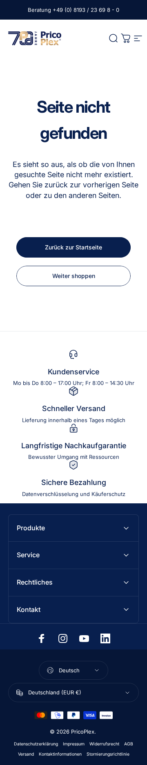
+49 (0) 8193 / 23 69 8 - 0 (86, 10)
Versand (26, 754)
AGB (128, 744)
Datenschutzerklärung (36, 744)
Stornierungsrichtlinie (108, 754)
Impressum (74, 744)
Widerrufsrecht (104, 744)
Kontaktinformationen (60, 754)
